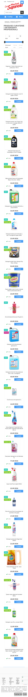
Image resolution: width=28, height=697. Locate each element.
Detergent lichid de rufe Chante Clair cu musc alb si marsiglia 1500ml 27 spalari (14, 123)
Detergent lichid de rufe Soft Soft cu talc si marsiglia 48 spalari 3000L (14, 234)
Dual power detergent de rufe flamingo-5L (14, 457)
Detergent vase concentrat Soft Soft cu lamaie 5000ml (14, 207)
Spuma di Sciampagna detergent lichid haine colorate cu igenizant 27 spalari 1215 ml (14, 651)
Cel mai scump (20, 46)
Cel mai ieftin (15, 46)
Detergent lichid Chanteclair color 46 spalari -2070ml (14, 94)
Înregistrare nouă (10, 1)
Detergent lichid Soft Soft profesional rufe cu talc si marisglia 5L (14, 372)
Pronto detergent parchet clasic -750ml (14, 567)
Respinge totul (18, 694)
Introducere (7, 21)
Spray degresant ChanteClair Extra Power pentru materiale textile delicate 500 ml (14, 428)
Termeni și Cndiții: (17, 678)
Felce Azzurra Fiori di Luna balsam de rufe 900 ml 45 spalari (14, 512)
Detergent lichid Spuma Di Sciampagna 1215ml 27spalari (14, 151)
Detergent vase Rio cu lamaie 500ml (14, 622)
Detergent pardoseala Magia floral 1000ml (14, 539)
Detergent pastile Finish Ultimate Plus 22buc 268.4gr (14, 262)
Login (5, 1)
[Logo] (14, 6)
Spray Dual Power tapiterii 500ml (14, 484)
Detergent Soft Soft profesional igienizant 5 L (14, 345)
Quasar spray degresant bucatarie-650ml (14, 595)
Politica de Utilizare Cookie (18, 682)
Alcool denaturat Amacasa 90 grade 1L (14, 317)
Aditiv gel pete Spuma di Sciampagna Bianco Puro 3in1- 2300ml (14, 179)
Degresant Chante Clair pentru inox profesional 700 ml (14, 67)
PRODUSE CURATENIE (15, 21)
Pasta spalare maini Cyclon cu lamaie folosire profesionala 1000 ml (14, 290)
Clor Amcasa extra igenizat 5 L (14, 399)
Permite (25, 694)
